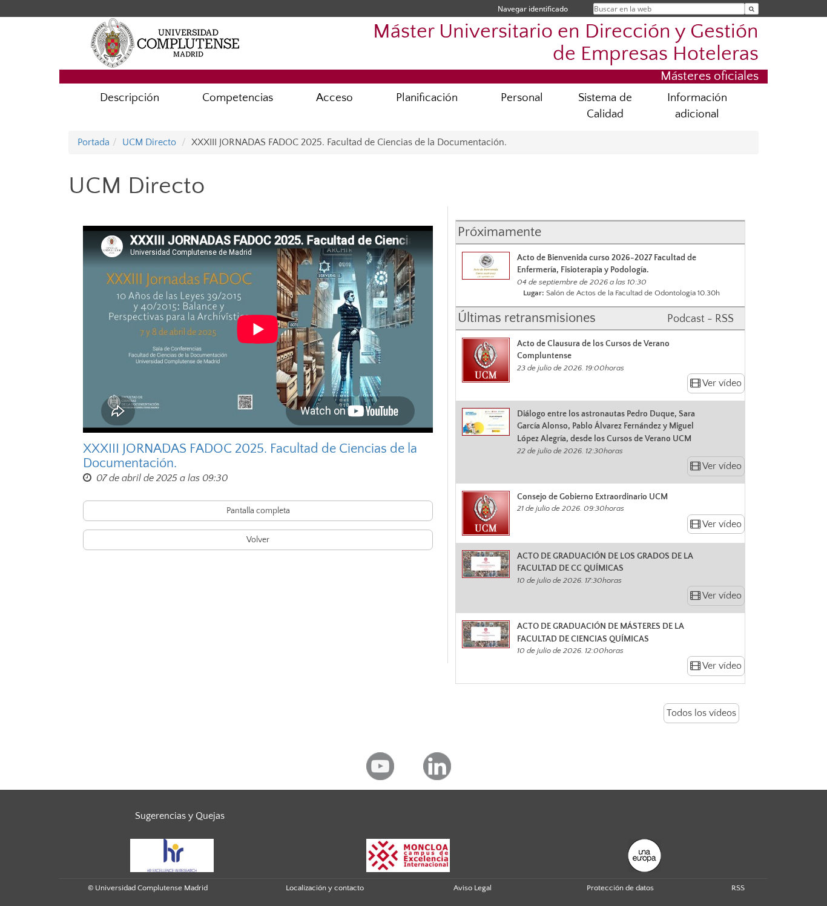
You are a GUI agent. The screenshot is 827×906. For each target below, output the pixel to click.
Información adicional (697, 105)
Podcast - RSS (700, 319)
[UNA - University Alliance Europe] (644, 855)
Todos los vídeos (701, 712)
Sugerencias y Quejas (180, 815)
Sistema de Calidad (605, 105)
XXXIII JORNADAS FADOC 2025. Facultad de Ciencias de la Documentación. (250, 456)
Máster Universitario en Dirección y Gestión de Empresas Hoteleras (566, 43)
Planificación (427, 97)
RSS (738, 888)
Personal (522, 97)
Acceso (334, 97)
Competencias (237, 97)
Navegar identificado (533, 9)
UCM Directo (149, 142)
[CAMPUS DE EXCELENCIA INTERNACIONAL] (408, 855)
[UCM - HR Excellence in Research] (172, 855)
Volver (257, 540)
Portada (93, 142)
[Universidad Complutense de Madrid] (165, 42)
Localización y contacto (325, 888)
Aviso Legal (472, 888)
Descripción (129, 97)
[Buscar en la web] (752, 9)
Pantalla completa (258, 511)
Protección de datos (620, 888)
